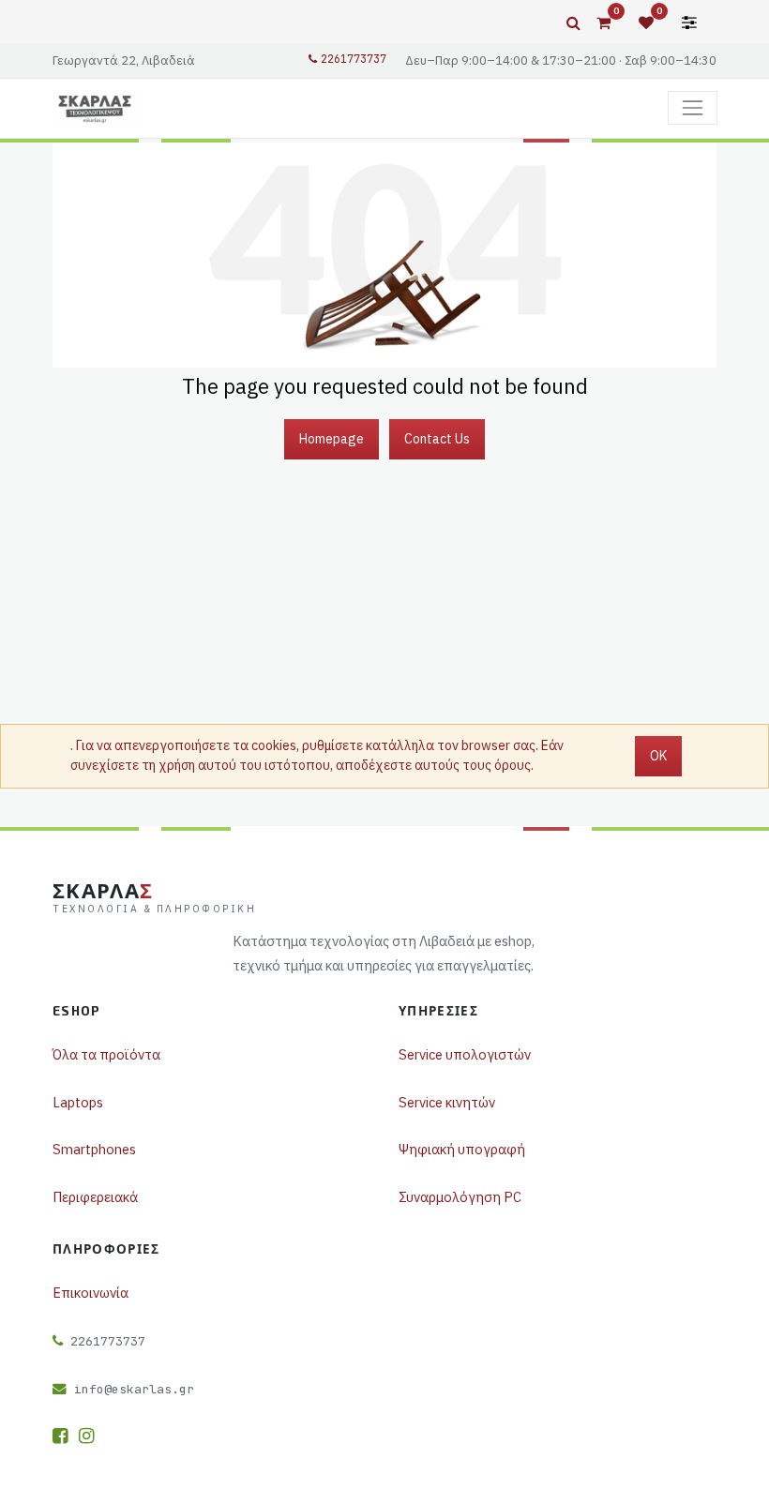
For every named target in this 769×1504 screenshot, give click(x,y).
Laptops (78, 1102)
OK (658, 755)
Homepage (331, 438)
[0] (603, 22)
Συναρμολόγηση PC (460, 1197)
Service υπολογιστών (465, 1054)
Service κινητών (447, 1102)
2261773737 (353, 59)
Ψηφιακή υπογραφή (462, 1149)
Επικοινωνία (90, 1292)
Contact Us (437, 438)
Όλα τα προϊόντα (106, 1054)
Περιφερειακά (95, 1197)
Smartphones (94, 1149)
